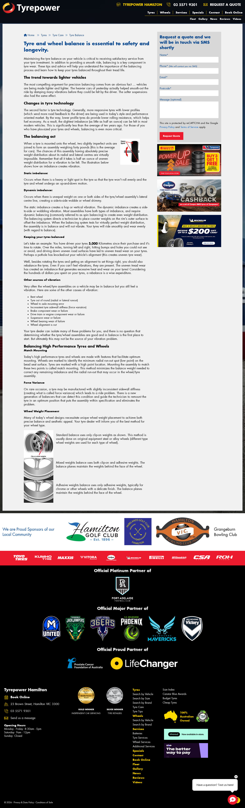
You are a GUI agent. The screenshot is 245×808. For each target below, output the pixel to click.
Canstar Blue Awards (174, 694)
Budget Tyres (170, 698)
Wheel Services (141, 742)
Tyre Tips (138, 711)
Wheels (165, 12)
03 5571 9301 (186, 4)
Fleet (193, 18)
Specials (198, 12)
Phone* (178, 66)
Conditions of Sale (44, 802)
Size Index (168, 689)
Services (181, 12)
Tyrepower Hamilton (142, 4)
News (213, 18)
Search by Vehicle (143, 694)
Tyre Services (140, 737)
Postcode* (165, 88)
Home (30, 35)
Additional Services (144, 746)
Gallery (203, 18)
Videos (237, 18)
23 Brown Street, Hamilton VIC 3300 (34, 704)
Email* (164, 77)
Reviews (225, 18)
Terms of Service (189, 127)
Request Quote (171, 135)
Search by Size (141, 698)
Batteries (137, 733)
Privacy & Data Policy (24, 802)
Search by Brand (142, 703)
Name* (164, 55)
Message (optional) (171, 99)
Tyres (151, 12)
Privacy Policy (167, 127)
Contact (214, 12)
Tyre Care (138, 707)
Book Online (233, 12)
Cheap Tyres (170, 702)
